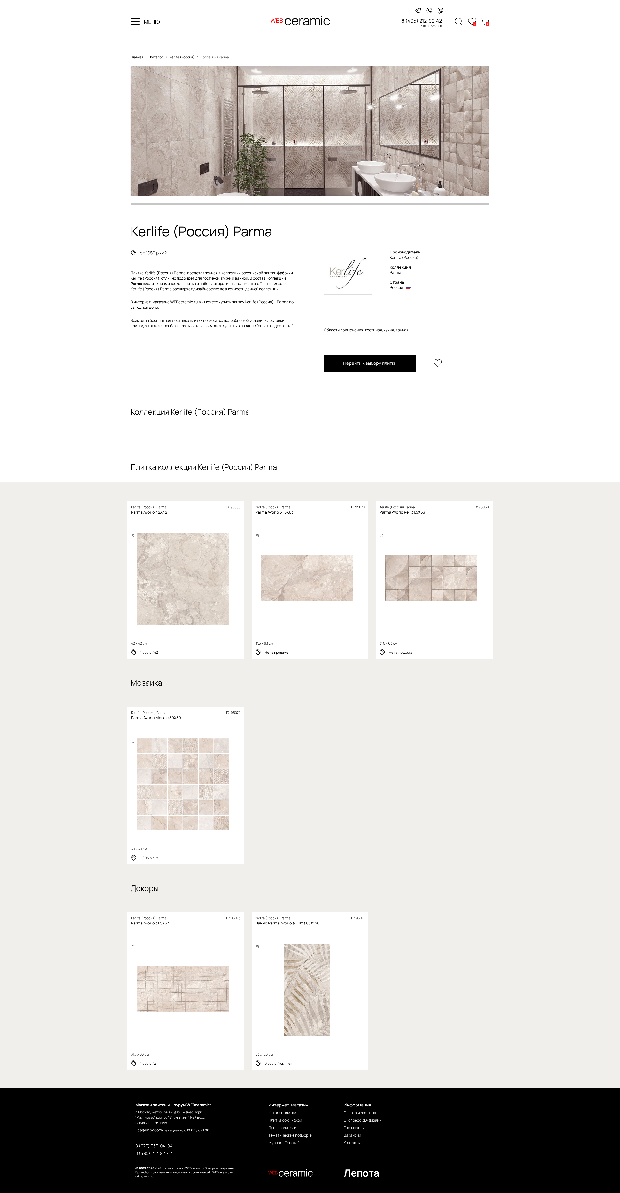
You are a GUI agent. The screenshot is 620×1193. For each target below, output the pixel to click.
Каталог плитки (282, 1112)
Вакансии (352, 1135)
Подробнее (166, 579)
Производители (282, 1127)
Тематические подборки (290, 1135)
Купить (203, 579)
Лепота (361, 1172)
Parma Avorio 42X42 (149, 512)
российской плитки (258, 273)
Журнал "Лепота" (283, 1142)
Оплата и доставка (360, 1112)
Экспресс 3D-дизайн (362, 1120)
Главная (137, 57)
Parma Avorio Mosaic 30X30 (156, 717)
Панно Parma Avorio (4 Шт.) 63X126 (287, 923)
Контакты (352, 1142)
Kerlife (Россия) (182, 57)
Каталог (156, 57)
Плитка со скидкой (285, 1120)
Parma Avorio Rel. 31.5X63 (402, 512)
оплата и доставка (275, 325)
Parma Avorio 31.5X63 (274, 512)
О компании (354, 1127)
